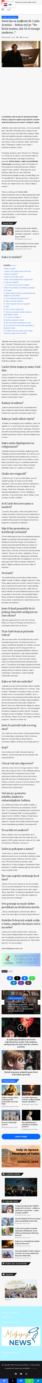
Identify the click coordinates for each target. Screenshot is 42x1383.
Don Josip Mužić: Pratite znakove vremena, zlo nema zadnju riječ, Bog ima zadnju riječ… (27, 1253)
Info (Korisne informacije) (10, 1352)
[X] (17, 978)
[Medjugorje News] (8, 9)
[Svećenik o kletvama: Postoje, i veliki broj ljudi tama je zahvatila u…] (31, 1090)
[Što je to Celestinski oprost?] (11, 1115)
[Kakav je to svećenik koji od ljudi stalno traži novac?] (7, 1244)
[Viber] (21, 983)
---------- (34, 1368)
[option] (21, 1002)
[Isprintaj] (28, 983)
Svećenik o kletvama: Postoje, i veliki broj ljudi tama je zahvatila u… (31, 1100)
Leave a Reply (21, 1136)
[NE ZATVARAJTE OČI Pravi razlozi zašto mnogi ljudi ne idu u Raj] (7, 246)
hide (13, 265)
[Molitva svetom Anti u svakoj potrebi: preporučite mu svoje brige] (11, 1090)
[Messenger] (24, 978)
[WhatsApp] (32, 978)
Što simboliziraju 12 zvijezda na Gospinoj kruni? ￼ (30, 1125)
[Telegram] (13, 983)
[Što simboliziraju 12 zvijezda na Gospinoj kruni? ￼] (31, 1115)
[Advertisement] (21, 90)
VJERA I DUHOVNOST (10, 17)
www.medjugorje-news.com (12, 948)
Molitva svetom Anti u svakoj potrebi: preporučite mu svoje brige (10, 1101)
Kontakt (4, 1356)
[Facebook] (10, 978)
